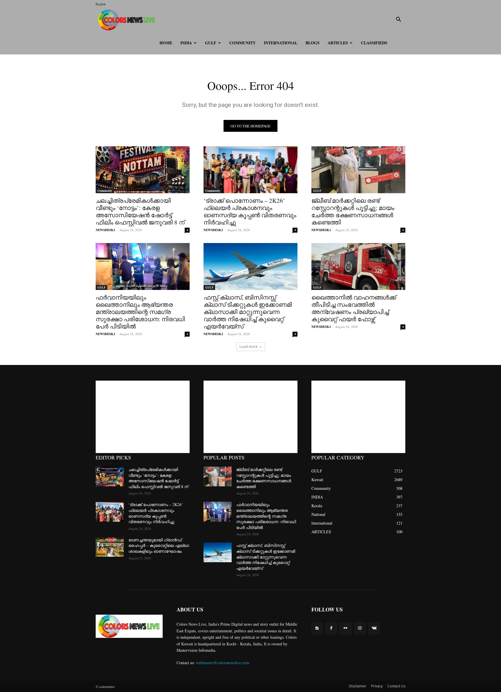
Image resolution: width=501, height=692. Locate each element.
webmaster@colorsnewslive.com (222, 662)
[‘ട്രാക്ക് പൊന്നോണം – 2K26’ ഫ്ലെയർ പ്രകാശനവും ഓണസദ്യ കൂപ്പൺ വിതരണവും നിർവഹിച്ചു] (250, 169)
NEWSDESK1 (105, 230)
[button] (398, 20)
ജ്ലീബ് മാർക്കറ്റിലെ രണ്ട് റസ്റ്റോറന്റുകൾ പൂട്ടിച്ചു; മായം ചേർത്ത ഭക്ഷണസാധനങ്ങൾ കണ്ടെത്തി (352, 211)
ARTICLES (338, 43)
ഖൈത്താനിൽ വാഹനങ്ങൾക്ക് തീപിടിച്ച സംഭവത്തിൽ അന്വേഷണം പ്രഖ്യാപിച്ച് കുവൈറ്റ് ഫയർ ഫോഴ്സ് (353, 308)
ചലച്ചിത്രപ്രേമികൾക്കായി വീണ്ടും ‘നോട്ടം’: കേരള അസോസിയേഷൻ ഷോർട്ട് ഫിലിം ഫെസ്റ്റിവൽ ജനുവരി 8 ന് (140, 211)
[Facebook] (331, 628)
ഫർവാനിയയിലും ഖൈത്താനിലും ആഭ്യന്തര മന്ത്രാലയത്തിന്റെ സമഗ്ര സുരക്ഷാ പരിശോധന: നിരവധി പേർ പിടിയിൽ (140, 311)
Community (242, 43)
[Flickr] (345, 628)
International (280, 43)
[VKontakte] (374, 628)
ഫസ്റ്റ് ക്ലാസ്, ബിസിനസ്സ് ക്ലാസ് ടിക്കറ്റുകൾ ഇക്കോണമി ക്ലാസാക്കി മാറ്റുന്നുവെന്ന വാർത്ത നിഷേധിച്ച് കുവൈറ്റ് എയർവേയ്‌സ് (248, 311)
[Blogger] (317, 628)
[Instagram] (360, 628)
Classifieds (374, 43)
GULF (210, 43)
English (101, 4)
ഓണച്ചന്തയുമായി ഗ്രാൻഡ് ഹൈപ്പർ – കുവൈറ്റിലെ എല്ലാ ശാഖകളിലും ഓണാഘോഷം (158, 545)
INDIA (186, 43)
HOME (165, 43)
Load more (248, 346)
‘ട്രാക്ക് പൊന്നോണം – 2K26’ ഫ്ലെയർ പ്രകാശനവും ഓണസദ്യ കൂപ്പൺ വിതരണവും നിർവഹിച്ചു (250, 211)
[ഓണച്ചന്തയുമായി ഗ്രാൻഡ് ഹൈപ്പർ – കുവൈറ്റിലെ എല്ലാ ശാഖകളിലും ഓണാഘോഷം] (110, 547)
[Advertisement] (143, 417)
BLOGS (313, 43)
